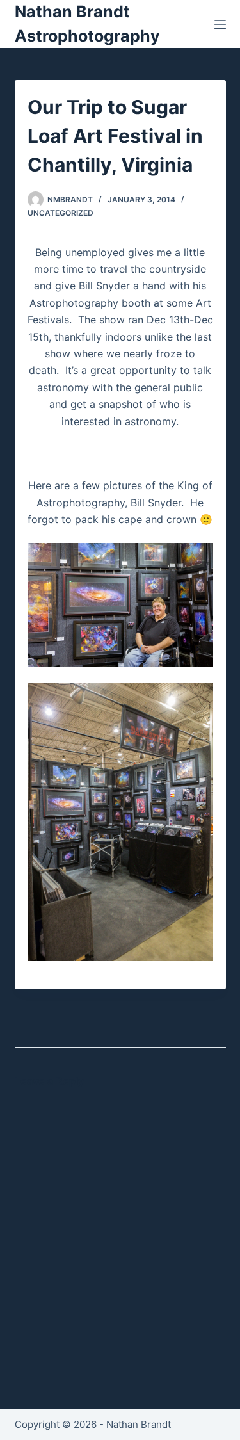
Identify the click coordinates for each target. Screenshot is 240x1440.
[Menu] (220, 24)
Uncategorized (60, 213)
